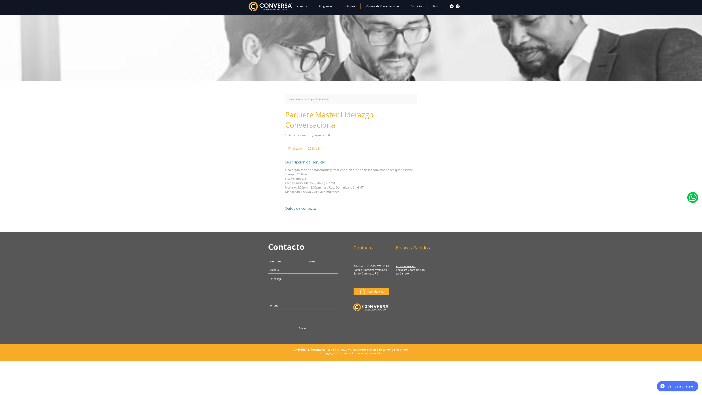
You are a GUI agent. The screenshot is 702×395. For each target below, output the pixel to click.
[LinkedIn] (452, 6)
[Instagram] (458, 6)
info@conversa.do (375, 270)
